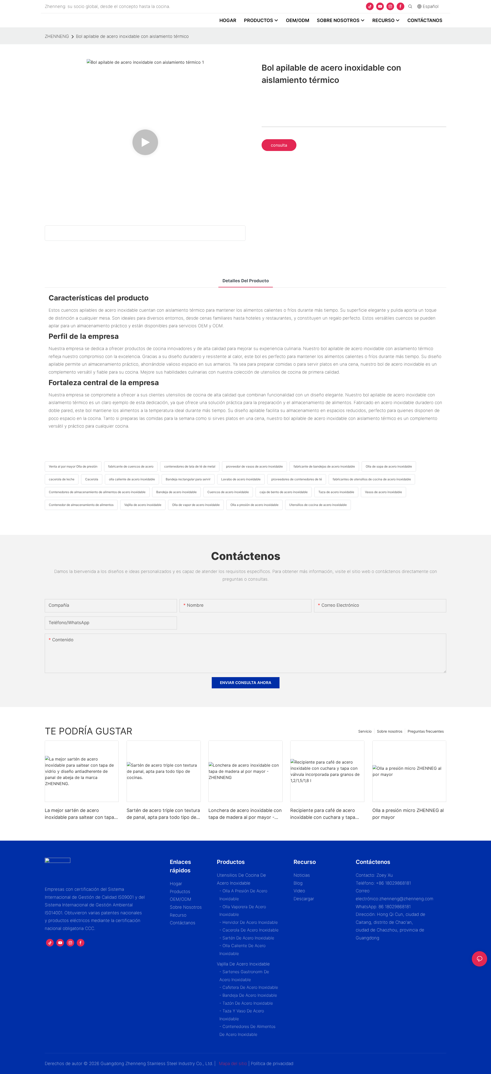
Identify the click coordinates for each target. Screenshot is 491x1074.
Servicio (365, 731)
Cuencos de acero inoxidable (228, 492)
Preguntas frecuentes (426, 731)
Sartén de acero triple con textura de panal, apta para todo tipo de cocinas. (163, 814)
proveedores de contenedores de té (296, 479)
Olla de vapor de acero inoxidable (196, 505)
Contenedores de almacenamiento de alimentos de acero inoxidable (97, 492)
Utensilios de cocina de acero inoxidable (318, 505)
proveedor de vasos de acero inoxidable (254, 466)
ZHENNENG (57, 36)
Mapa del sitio (233, 1063)
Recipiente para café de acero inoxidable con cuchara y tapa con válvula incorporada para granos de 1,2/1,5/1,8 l (322, 814)
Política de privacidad (272, 1063)
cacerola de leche (61, 479)
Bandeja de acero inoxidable (176, 492)
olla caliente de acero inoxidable (132, 479)
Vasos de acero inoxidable (383, 492)
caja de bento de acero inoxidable (284, 492)
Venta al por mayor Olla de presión (73, 466)
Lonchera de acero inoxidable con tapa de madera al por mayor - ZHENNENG (245, 814)
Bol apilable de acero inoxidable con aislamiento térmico (132, 36)
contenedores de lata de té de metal (189, 466)
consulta (279, 145)
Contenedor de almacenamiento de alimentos (81, 505)
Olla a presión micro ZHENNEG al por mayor (408, 814)
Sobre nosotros (389, 731)
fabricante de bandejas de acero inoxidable (324, 466)
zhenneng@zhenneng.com (406, 898)
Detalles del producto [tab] (245, 280)
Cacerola (91, 479)
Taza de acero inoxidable (336, 492)
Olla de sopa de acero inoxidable (389, 466)
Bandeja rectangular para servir (188, 479)
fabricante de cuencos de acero (130, 466)
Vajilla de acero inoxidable (142, 505)
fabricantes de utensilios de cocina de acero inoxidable (372, 479)
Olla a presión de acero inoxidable (254, 505)
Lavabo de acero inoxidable (241, 479)
